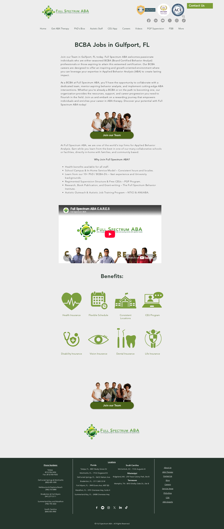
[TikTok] (184, 20)
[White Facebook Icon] (96, 507)
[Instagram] (177, 20)
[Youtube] (163, 20)
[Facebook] (149, 20)
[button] (126, 28)
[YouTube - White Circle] (102, 507)
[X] (170, 20)
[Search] (183, 16)
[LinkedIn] (156, 20)
